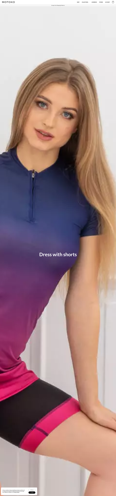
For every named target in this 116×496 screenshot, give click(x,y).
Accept (32, 492)
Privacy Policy (16, 492)
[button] (88, 2)
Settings (32, 490)
